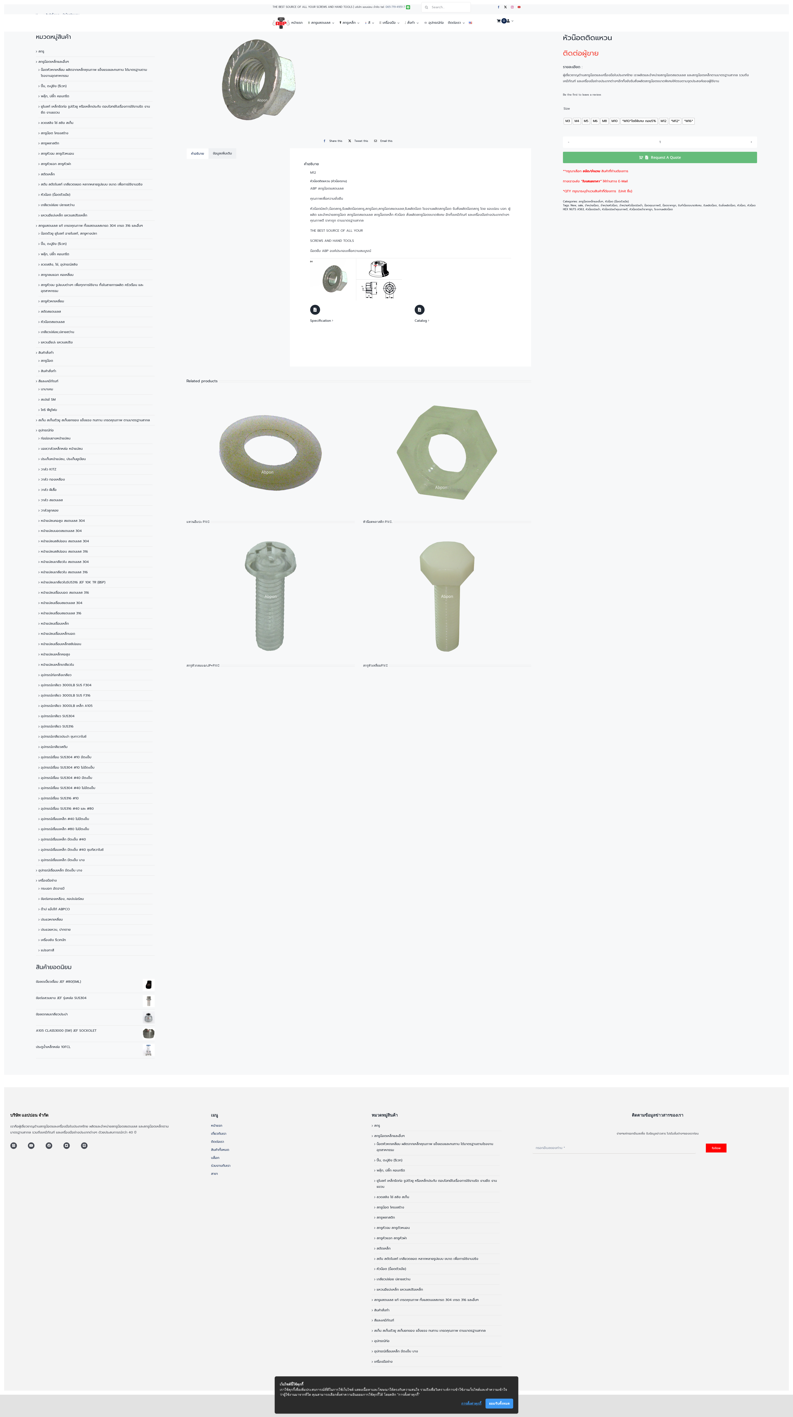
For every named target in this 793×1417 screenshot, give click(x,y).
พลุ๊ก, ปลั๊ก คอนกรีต (55, 96)
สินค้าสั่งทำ (46, 352)
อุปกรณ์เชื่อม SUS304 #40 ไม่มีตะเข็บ (68, 788)
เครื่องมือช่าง (47, 880)
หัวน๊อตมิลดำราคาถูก (640, 209)
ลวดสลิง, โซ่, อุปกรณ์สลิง (59, 264)
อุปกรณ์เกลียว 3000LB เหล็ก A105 (67, 705)
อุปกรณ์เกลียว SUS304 (58, 716)
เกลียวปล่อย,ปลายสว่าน (57, 332)
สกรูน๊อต (47, 360)
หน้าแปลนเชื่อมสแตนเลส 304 (61, 603)
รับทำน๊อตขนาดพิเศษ (690, 205)
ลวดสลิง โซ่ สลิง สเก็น (57, 122)
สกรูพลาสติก (50, 143)
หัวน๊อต (741, 205)
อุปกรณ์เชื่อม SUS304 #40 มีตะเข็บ (66, 777)
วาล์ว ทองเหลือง (53, 479)
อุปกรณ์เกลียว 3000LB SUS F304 (66, 685)
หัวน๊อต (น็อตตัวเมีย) (55, 194)
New (573, 205)
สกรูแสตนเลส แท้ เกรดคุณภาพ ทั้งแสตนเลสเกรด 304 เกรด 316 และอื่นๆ (90, 225)
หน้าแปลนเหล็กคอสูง (55, 654)
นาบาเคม (47, 389)
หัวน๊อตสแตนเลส (53, 321)
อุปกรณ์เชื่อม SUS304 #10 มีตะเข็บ (66, 757)
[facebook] (498, 7)
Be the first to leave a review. (582, 95)
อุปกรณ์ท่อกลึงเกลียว (56, 675)
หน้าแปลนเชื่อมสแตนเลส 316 (61, 613)
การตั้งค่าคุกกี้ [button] (471, 1403)
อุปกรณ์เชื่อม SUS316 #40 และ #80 (67, 808)
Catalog (421, 320)
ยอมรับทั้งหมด (499, 1403)
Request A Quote (666, 157)
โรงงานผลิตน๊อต (663, 209)
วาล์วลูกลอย (49, 510)
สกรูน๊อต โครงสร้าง (54, 133)
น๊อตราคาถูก (669, 205)
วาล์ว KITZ (48, 469)
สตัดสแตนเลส (51, 311)
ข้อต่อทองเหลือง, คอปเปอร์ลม (62, 898)
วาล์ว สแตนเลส (52, 500)
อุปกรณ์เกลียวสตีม (54, 746)
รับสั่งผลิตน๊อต (727, 205)
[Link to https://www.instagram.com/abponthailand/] (13, 1145)
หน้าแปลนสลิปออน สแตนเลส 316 (64, 551)
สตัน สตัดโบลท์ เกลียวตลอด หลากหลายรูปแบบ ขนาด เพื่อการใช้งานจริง (91, 184)
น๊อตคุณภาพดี (652, 205)
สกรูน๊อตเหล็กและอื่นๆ (53, 61)
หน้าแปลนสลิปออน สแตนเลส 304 (65, 541)
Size (567, 109)
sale (580, 205)
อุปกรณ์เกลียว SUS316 (57, 726)
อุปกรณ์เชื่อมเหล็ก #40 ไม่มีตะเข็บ (65, 818)
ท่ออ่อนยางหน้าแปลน (55, 438)
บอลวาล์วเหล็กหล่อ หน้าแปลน (62, 448)
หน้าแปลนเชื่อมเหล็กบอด (58, 633)
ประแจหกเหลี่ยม (52, 919)
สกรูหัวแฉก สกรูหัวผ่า (56, 163)
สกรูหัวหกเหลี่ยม (52, 301)
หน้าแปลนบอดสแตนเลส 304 (61, 530)
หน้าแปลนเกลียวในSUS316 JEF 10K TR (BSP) (73, 582)
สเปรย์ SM (48, 399)
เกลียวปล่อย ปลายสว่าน (58, 205)
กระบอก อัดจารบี (52, 888)
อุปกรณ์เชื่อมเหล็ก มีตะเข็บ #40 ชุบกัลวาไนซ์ (72, 849)
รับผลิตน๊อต (710, 205)
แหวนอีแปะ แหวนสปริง (57, 342)
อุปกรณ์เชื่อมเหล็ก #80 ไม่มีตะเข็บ (65, 829)
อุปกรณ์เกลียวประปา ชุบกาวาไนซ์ (63, 736)
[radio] (567, 121)
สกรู (41, 51)
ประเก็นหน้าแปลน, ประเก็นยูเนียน (63, 459)
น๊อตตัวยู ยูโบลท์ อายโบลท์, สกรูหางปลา (69, 233)
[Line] (84, 1145)
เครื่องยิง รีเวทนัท (53, 940)
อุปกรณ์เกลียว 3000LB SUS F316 (65, 695)
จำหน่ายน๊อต (592, 205)
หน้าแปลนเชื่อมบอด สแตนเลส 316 (65, 592)
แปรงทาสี (47, 950)
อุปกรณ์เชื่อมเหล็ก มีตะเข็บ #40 (63, 839)
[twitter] (505, 7)
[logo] (281, 19)
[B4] (356, 260)
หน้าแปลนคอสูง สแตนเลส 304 (63, 520)
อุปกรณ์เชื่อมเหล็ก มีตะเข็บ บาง (63, 860)
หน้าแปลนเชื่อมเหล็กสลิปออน (61, 644)
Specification (320, 320)
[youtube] (519, 7)
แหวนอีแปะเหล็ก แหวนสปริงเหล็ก (64, 215)
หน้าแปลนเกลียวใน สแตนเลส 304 (65, 561)
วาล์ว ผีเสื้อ (49, 489)
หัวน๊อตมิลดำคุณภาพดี (615, 209)
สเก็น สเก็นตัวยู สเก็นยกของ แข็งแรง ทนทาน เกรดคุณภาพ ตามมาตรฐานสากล (94, 420)
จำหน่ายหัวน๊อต (609, 205)
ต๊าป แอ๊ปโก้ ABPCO (55, 909)
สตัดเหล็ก (48, 174)
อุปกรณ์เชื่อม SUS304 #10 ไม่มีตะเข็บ (67, 767)
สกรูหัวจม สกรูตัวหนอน (57, 153)
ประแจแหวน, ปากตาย (56, 929)
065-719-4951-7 (395, 7)
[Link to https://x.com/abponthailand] (66, 1145)
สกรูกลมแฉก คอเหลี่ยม (57, 274)
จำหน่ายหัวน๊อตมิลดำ (630, 205)
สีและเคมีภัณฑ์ (48, 381)
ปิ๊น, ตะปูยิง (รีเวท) (53, 86)
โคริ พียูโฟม (49, 409)
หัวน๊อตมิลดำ (593, 209)
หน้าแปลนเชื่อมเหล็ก (55, 623)
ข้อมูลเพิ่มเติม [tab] (222, 153)
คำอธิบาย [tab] (197, 153)
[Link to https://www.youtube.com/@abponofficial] (31, 1145)
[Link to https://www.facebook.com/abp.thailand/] (49, 1145)
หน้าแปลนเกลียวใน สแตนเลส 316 (64, 572)
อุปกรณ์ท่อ (46, 430)
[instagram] (512, 7)
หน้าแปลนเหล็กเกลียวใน (57, 664)
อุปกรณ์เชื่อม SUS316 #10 (60, 798)
